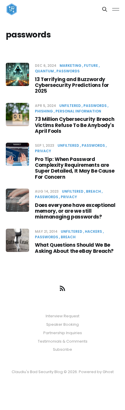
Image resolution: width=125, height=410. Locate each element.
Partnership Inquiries (62, 333)
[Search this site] (104, 9)
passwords (68, 71)
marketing (70, 65)
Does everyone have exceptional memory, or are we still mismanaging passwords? (75, 211)
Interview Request (62, 316)
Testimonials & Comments (63, 341)
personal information (78, 111)
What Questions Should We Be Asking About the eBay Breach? (74, 247)
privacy (69, 196)
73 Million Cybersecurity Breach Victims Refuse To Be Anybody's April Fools (74, 125)
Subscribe (62, 349)
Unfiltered (70, 105)
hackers (93, 231)
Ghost (108, 372)
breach (93, 191)
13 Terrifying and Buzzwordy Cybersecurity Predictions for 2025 (72, 85)
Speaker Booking (62, 324)
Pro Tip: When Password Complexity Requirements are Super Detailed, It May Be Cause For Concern (74, 168)
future (91, 65)
